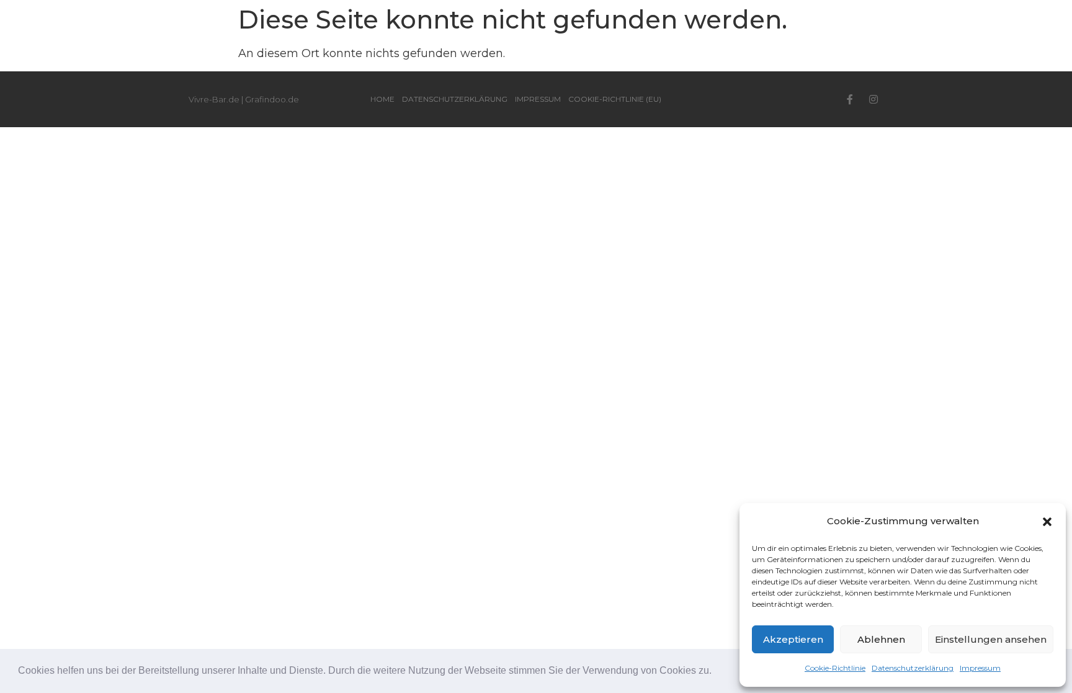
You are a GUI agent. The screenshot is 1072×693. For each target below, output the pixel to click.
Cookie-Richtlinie (835, 668)
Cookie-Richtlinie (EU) (614, 99)
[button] (716, 672)
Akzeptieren (793, 639)
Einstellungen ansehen (991, 639)
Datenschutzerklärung (913, 668)
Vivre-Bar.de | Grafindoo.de (244, 99)
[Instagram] (873, 99)
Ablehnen (881, 639)
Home (382, 99)
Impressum (980, 668)
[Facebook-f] (850, 99)
